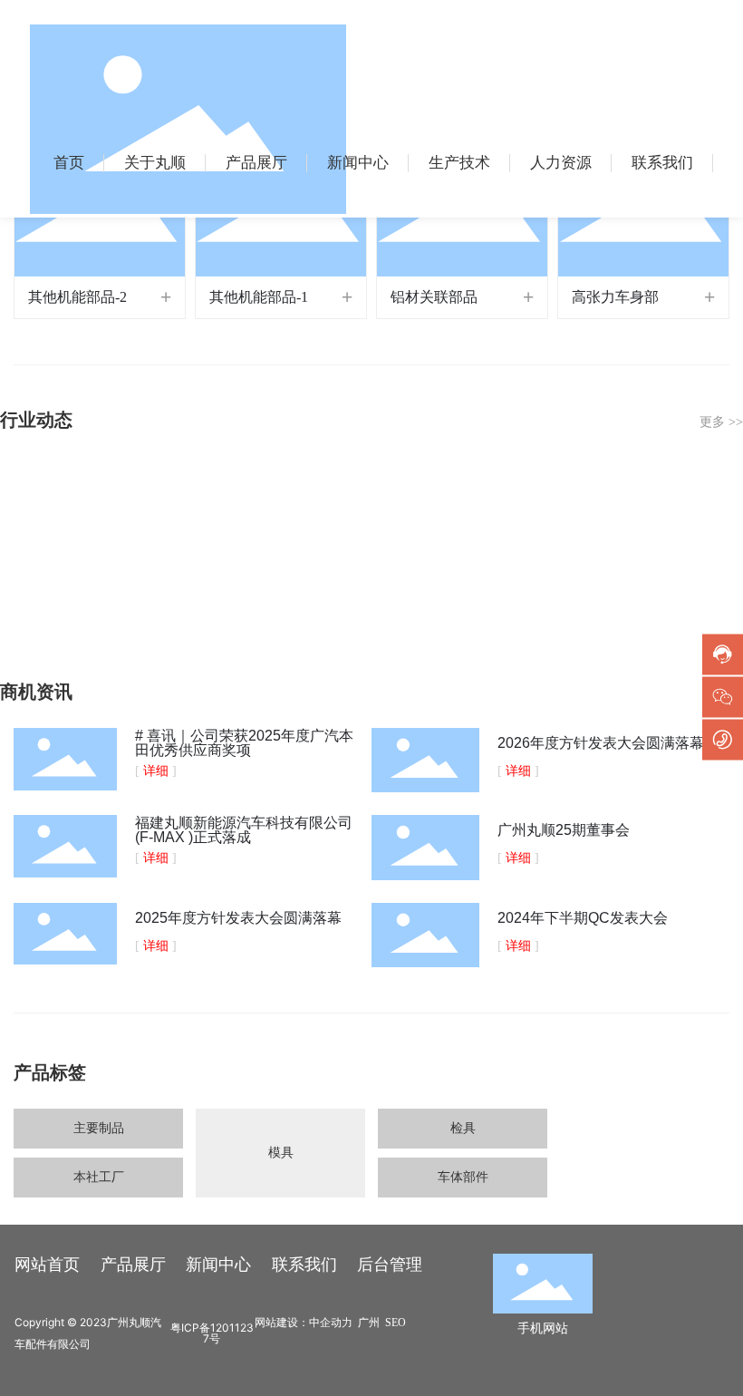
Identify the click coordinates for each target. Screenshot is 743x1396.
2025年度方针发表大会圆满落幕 (238, 918)
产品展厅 (133, 1264)
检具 (463, 1128)
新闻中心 (218, 1264)
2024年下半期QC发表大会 (582, 918)
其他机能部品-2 (77, 297)
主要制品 (98, 1128)
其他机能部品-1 (258, 297)
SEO (395, 1322)
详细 (156, 771)
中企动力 (330, 1322)
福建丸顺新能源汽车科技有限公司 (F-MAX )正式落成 (243, 830)
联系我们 (304, 1264)
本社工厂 (98, 1177)
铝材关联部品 (434, 297)
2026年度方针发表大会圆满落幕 (600, 743)
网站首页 (47, 1264)
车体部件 (463, 1177)
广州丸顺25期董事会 (563, 830)
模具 (281, 1152)
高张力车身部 (615, 297)
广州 (369, 1322)
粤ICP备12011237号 (212, 1333)
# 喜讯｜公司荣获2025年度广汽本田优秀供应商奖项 (244, 743)
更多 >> (721, 422)
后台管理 (389, 1264)
